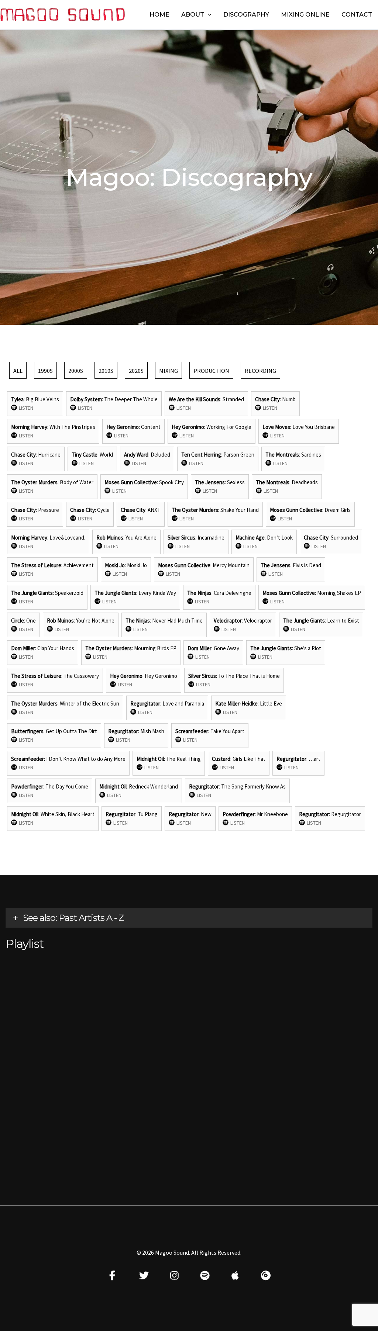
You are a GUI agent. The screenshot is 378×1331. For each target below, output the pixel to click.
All (18, 370)
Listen (26, 408)
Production (211, 370)
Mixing (168, 370)
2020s (136, 370)
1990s (45, 370)
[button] (208, 15)
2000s (75, 370)
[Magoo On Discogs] (266, 1275)
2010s (106, 370)
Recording (260, 370)
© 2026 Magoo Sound (163, 1252)
